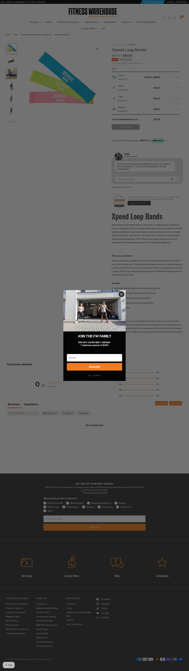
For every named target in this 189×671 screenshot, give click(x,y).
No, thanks (94, 375)
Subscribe (94, 366)
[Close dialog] (121, 294)
